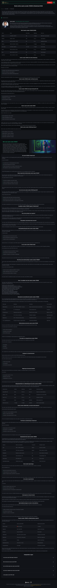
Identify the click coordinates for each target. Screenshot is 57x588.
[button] (55, 583)
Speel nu (49, 2)
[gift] (54, 3)
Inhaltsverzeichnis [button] (5, 17)
